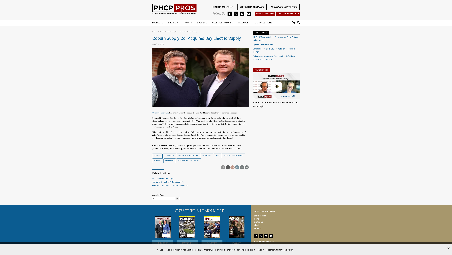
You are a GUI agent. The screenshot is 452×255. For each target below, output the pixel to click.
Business (161, 32)
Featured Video (261, 70)
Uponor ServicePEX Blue (263, 44)
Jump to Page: (158, 195)
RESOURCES (244, 22)
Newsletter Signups (265, 13)
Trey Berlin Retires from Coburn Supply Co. (168, 182)
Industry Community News (233, 155)
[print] (247, 167)
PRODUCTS (157, 22)
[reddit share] (232, 167)
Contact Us (258, 222)
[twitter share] (228, 167)
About (256, 225)
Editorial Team (260, 216)
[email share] (242, 167)
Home (154, 32)
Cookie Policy (287, 250)
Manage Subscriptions (287, 13)
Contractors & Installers (252, 7)
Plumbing (157, 160)
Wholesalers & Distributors (284, 7)
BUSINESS (202, 22)
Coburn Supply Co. (160, 113)
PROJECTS (173, 22)
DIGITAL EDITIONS (263, 22)
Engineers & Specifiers (222, 7)
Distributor (206, 155)
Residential (169, 160)
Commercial (169, 155)
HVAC (218, 155)
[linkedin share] (237, 167)
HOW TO (188, 22)
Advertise (258, 228)
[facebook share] (223, 167)
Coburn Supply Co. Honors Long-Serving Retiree (170, 185)
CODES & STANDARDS (222, 22)
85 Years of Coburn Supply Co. (163, 178)
